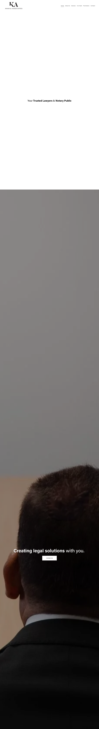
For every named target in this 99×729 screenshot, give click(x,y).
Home (62, 6)
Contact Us (49, 558)
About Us (67, 6)
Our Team (79, 6)
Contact (93, 6)
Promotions (86, 6)
